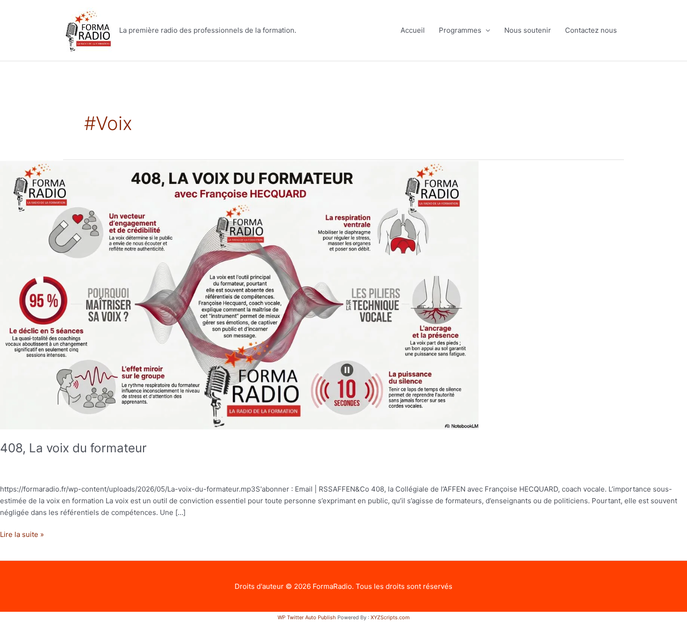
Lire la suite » (22, 534)
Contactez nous (591, 30)
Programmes (460, 30)
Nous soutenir (527, 30)
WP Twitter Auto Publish (307, 617)
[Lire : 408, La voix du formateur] (239, 294)
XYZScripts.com (390, 617)
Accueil (413, 30)
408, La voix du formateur (73, 448)
